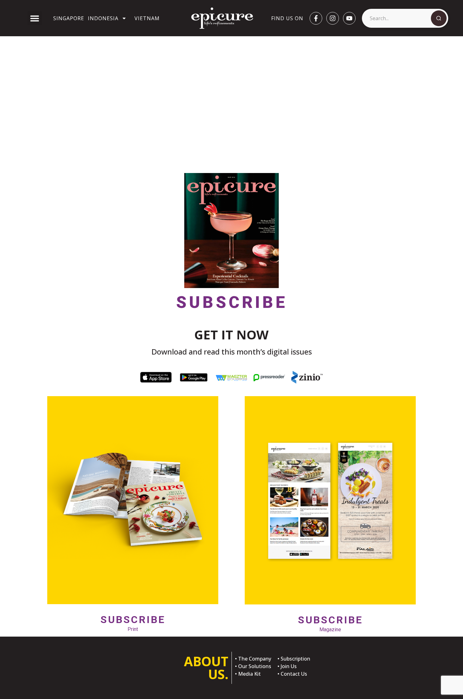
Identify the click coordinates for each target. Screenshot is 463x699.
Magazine (330, 623)
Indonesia (103, 18)
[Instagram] (332, 18)
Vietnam (147, 18)
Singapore (68, 18)
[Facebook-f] (316, 18)
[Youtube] (349, 18)
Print (132, 623)
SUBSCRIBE (231, 302)
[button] (35, 18)
